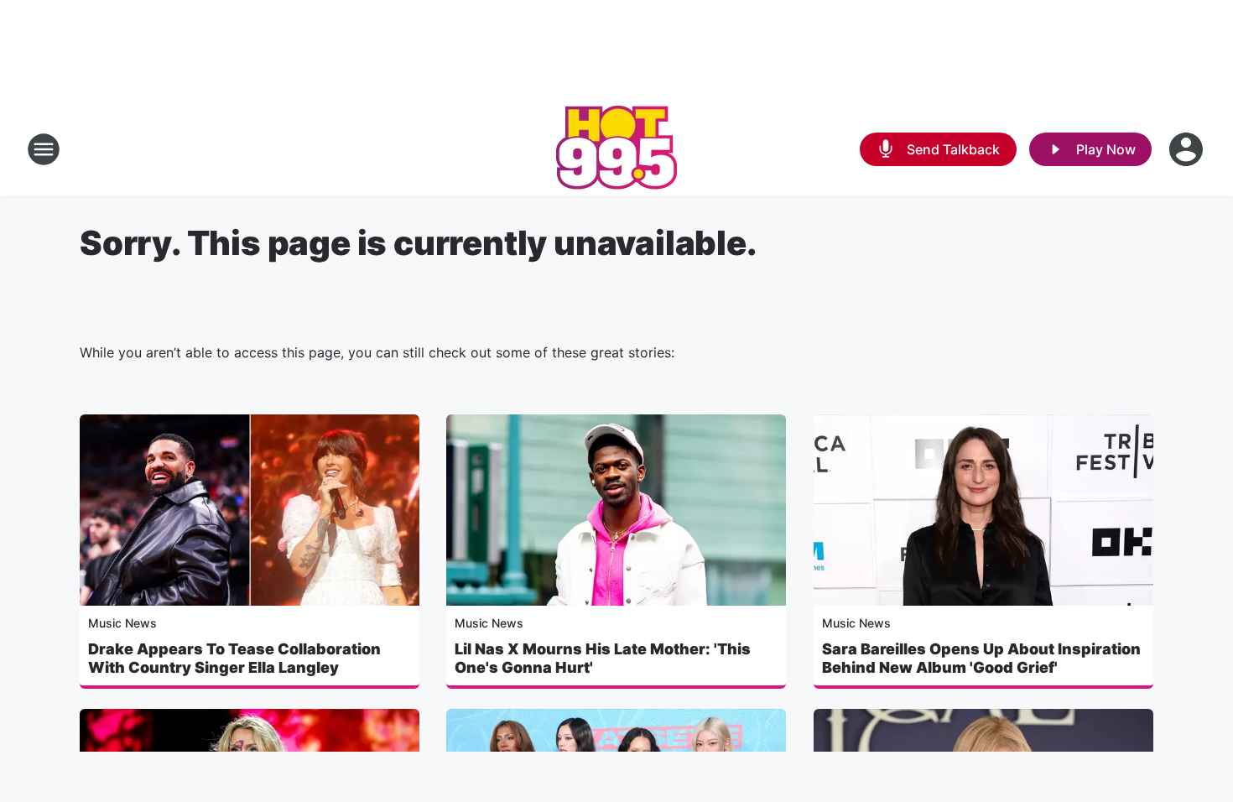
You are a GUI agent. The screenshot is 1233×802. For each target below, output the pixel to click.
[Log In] (1187, 149)
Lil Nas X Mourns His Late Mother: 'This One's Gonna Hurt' (603, 658)
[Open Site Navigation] (43, 149)
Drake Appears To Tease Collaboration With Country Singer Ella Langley (234, 658)
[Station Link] (616, 149)
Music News (122, 623)
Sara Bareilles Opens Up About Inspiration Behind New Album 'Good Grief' (981, 658)
